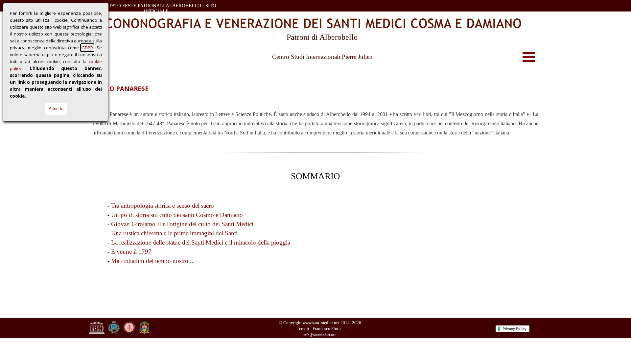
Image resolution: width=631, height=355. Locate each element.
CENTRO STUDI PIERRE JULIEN (122, 99)
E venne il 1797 (131, 251)
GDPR (87, 48)
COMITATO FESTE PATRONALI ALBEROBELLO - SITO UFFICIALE (157, 8)
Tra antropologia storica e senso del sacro (162, 205)
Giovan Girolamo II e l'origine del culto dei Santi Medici (182, 224)
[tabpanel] (315, 123)
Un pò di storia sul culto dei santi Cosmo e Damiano (177, 214)
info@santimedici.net (319, 335)
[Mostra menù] (528, 56)
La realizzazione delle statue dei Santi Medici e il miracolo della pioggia (200, 242)
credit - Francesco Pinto (320, 328)
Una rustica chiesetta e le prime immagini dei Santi (174, 233)
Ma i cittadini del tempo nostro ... (153, 260)
